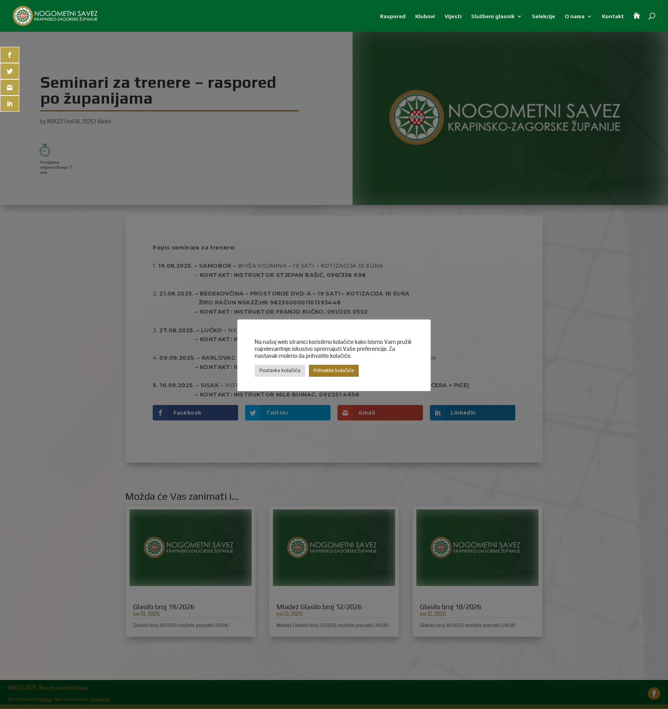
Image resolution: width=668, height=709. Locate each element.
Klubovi (425, 16)
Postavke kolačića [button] (279, 370)
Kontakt (613, 16)
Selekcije (543, 16)
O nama (574, 16)
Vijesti (453, 16)
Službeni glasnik (493, 16)
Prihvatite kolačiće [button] (334, 370)
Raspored (393, 16)
